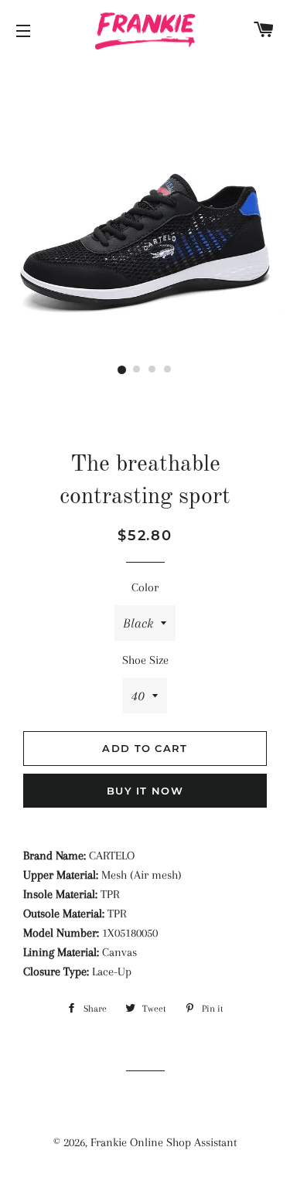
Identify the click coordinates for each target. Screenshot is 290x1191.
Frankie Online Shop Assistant (163, 1142)
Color (145, 587)
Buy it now (145, 790)
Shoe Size (145, 660)
